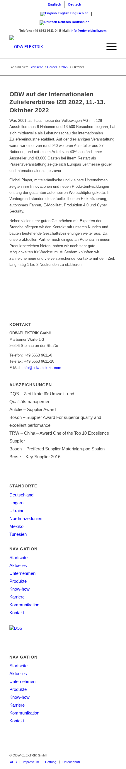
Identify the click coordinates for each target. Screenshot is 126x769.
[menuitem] (54, 4)
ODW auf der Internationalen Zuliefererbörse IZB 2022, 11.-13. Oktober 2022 (57, 102)
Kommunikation (24, 604)
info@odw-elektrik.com (89, 30)
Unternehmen (22, 573)
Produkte (18, 581)
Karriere (17, 596)
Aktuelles (18, 565)
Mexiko (16, 526)
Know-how (19, 589)
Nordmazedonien (25, 518)
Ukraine (16, 510)
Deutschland (21, 494)
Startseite (18, 557)
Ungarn (16, 502)
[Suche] (95, 47)
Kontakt (16, 612)
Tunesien (18, 534)
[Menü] (109, 47)
